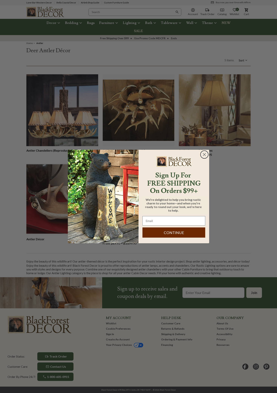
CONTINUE (174, 232)
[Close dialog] (204, 154)
